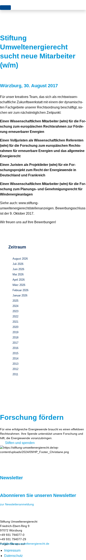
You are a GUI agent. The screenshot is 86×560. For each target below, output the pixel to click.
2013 (15, 363)
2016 (15, 348)
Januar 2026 (20, 295)
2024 (15, 306)
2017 (15, 342)
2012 (15, 369)
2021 (15, 321)
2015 (15, 353)
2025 (15, 300)
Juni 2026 (18, 269)
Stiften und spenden (20, 443)
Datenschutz (13, 555)
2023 (15, 311)
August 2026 (20, 258)
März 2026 (19, 285)
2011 (15, 374)
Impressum (12, 550)
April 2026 (19, 279)
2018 (15, 337)
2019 (15, 332)
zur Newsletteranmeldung (17, 504)
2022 (15, 316)
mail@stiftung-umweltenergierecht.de (24, 543)
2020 (15, 327)
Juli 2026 (18, 263)
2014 (15, 358)
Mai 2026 (18, 274)
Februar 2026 (20, 290)
